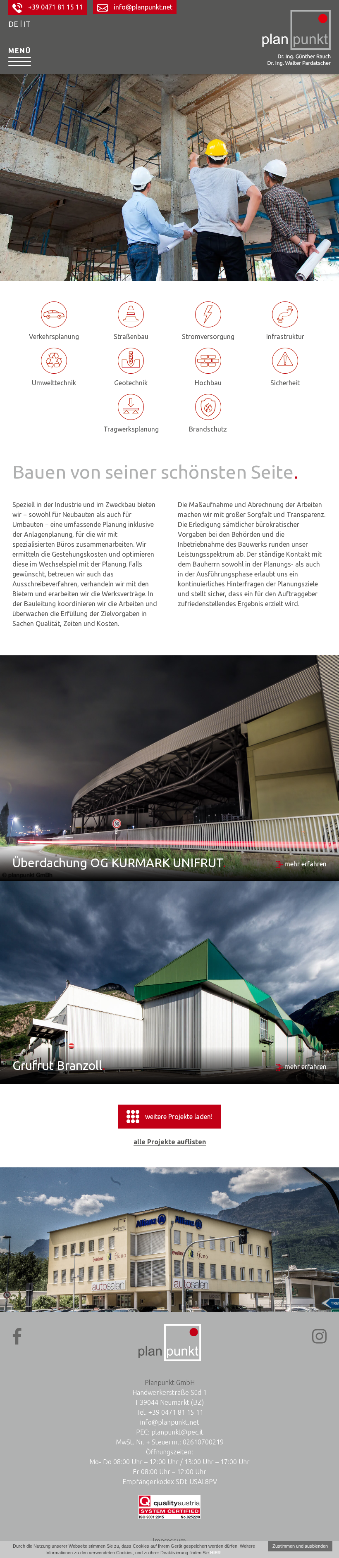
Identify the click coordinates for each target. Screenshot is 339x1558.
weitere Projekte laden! (178, 1116)
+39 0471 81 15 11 (54, 7)
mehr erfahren (305, 864)
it (27, 24)
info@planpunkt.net (142, 7)
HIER (215, 1552)
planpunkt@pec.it (177, 1432)
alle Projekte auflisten (170, 1141)
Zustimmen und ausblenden (300, 1546)
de (13, 24)
